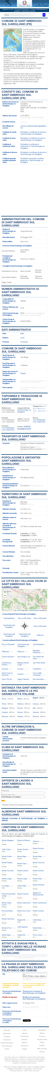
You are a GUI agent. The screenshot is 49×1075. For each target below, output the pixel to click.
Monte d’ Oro (6, 928)
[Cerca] (44, 15)
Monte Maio (37, 856)
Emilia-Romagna (7, 1043)
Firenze (20, 708)
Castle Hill (21, 935)
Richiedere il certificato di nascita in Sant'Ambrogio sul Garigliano (33, 133)
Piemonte (24, 1046)
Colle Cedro (6, 849)
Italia (22, 333)
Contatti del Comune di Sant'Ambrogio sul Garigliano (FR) (20, 95)
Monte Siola (37, 879)
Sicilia (42, 1033)
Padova (20, 716)
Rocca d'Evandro (10, 55)
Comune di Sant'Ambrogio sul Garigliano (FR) (22, 22)
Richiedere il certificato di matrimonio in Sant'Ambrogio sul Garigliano (32, 146)
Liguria (24, 1033)
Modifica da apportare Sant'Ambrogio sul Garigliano (34, 998)
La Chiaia (5, 886)
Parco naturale (7, 387)
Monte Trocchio (38, 863)
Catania (5, 712)
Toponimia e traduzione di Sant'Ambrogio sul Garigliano (22, 399)
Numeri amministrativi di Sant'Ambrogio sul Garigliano (20, 292)
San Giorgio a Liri (23, 657)
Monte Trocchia (7, 871)
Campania (7, 1040)
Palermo (20, 704)
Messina (5, 716)
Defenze (36, 841)
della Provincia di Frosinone (32, 32)
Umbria (42, 1045)
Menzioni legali (10, 1067)
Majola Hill (21, 920)
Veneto (42, 1052)
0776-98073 (24, 116)
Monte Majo (21, 856)
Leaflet (18, 610)
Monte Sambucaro (40, 903)
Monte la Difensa (23, 840)
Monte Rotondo (38, 885)
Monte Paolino (7, 863)
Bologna (5, 708)
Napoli (35, 698)
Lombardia (24, 1036)
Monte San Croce (23, 911)
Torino (4, 704)
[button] (5, 592)
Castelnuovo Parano (6, 664)
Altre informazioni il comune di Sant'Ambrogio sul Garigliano (22, 729)
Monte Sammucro (24, 903)
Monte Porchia (38, 848)
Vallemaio (5, 651)
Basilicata (7, 1033)
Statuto (23, 373)
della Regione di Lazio (34, 34)
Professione (5, 790)
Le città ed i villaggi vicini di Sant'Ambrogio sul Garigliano (24, 584)
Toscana (42, 1036)
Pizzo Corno (37, 935)
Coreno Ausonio (8, 657)
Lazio (22, 338)
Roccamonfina (38, 679)
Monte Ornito (7, 856)
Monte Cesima (38, 911)
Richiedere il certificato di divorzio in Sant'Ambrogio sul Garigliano (33, 153)
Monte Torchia (22, 849)
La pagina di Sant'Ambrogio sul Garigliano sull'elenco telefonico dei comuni (24, 967)
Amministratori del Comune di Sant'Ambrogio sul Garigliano (23, 222)
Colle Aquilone (22, 927)
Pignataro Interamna (36, 651)
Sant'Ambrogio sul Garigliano (34, 29)
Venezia (36, 712)
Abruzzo (7, 1030)
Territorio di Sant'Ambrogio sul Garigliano (24, 496)
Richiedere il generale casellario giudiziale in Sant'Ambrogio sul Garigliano (32, 160)
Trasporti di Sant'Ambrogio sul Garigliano (23, 438)
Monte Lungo (7, 879)
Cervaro (20, 669)
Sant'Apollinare (9, 56)
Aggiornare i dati (9, 83)
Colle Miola (37, 920)
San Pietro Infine (39, 663)
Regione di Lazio (8, 9)
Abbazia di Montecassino (38, 894)
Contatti (35, 1067)
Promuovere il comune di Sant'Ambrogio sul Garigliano (34, 992)
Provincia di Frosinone (22, 9)
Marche (24, 1039)
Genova (36, 704)
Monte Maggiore (8, 840)
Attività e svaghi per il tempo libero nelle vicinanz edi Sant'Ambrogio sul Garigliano (24, 948)
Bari (34, 708)
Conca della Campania (37, 674)
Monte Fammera (8, 919)
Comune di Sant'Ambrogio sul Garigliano (22, 350)
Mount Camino (22, 871)
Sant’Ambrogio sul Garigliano (24, 411)
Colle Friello (21, 886)
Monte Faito (21, 864)
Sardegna (42, 1030)
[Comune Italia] (24, 6)
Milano (19, 699)
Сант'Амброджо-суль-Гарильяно (39, 421)
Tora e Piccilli (7, 679)
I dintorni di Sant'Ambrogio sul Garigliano (23, 829)
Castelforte (37, 669)
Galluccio (40, 635)
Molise (24, 1042)
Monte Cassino (23, 894)
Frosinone (24, 342)
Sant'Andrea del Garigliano (27, 55)
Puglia (24, 1049)
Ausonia (5, 669)
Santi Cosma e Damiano (7, 674)
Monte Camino (38, 871)
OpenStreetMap (34, 610)
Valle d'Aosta (42, 1049)
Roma (4, 699)
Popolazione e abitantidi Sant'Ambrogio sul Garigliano (21, 460)
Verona (20, 712)
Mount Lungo (22, 879)
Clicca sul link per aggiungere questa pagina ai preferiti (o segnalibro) (34, 985)
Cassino (22, 58)
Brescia (36, 716)
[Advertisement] (24, 190)
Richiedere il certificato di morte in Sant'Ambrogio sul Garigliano (32, 139)
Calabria (7, 1036)
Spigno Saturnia (23, 679)
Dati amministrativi (16, 329)
